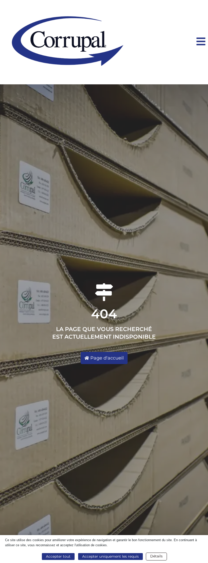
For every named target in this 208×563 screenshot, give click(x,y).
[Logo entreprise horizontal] (67, 42)
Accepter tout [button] (58, 556)
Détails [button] (156, 556)
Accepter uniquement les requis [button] (110, 556)
